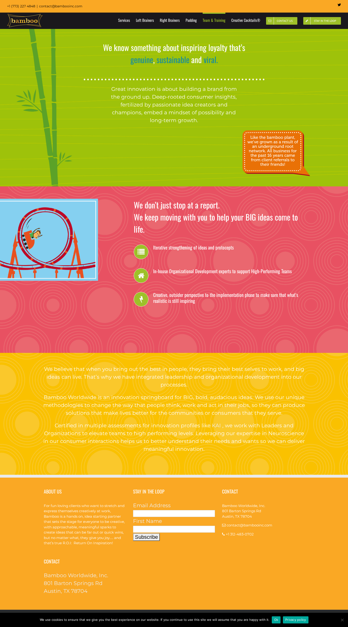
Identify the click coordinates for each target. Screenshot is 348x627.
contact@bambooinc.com (60, 6)
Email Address (152, 505)
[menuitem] (127, 20)
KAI (216, 425)
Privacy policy (295, 620)
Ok (276, 620)
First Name (147, 521)
